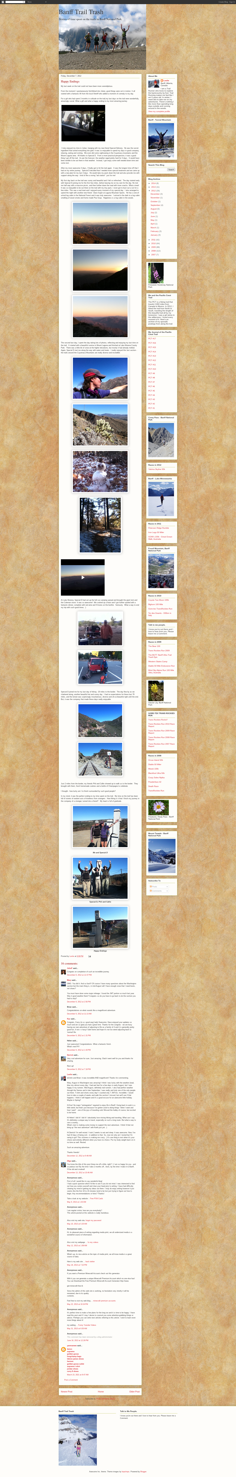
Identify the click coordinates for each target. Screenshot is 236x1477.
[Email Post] (89, 956)
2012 (153, 191)
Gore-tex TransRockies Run (160, 609)
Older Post (134, 1391)
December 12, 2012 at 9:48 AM (79, 1156)
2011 (153, 240)
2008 (153, 251)
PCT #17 (152, 338)
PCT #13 (152, 356)
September (156, 205)
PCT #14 (152, 352)
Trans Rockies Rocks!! (158, 720)
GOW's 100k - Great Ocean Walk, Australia (160, 538)
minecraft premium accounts (104, 1301)
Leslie (69, 1074)
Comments (157, 891)
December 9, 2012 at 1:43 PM (79, 1050)
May (153, 220)
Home (101, 1391)
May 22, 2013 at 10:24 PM (77, 1304)
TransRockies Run (156, 791)
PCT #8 (151, 378)
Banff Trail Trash (81, 11)
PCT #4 (151, 395)
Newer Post (66, 1391)
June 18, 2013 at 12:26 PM (77, 1340)
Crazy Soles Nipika (156, 777)
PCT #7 (151, 382)
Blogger (143, 1472)
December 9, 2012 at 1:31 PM (79, 1035)
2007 (153, 255)
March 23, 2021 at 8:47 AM (77, 1375)
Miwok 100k (153, 769)
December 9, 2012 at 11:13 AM (79, 1014)
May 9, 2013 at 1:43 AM (76, 1202)
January (154, 235)
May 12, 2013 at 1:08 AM (77, 1246)
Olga (69, 1161)
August (154, 209)
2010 (153, 243)
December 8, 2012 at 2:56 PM (79, 1002)
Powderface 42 (154, 782)
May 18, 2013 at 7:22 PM (77, 1265)
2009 (153, 247)
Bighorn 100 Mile (155, 604)
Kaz (68, 1019)
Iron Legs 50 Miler (156, 532)
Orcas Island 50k (155, 760)
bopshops (125, 1472)
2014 (153, 183)
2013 (153, 187)
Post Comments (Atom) (105, 1399)
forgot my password (93, 1220)
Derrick (70, 1055)
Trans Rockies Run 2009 (159, 650)
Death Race (153, 786)
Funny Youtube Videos (87, 1325)
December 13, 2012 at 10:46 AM (80, 1173)
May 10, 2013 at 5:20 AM (77, 1224)
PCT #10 (152, 369)
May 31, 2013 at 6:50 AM (77, 1328)
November (155, 198)
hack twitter (90, 1262)
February (155, 231)
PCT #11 (152, 365)
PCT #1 (151, 408)
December (155, 194)
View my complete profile (159, 111)
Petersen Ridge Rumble (158, 528)
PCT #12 (152, 360)
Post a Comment (71, 1380)
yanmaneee (72, 1346)
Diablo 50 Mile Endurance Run (161, 666)
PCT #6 (151, 386)
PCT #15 (152, 347)
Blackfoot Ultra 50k (156, 773)
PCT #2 (151, 404)
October (154, 201)
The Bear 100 (154, 646)
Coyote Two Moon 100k (158, 600)
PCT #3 (151, 399)
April (153, 224)
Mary (69, 980)
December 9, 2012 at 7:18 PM (79, 1069)
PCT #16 (152, 343)
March (154, 227)
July (153, 212)
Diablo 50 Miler (154, 764)
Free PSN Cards (96, 1199)
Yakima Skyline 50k (156, 469)
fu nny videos (93, 1242)
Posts (154, 886)
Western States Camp (157, 661)
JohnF (69, 968)
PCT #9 (151, 373)
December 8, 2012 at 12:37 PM (79, 975)
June (153, 216)
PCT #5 (151, 391)
